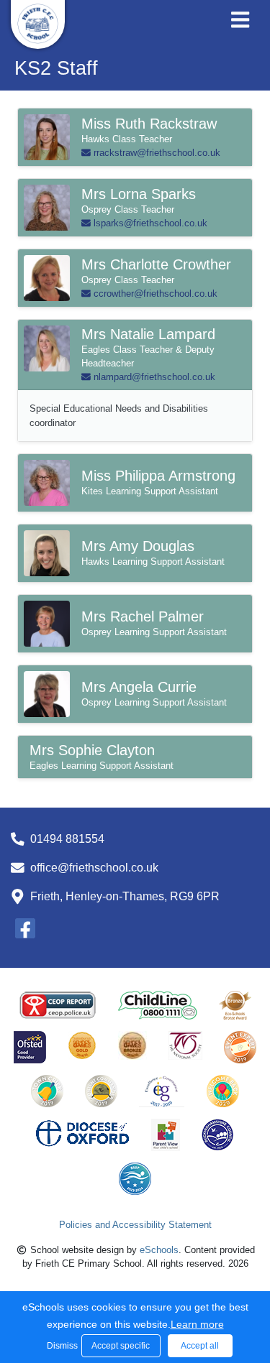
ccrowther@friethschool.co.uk (154, 293)
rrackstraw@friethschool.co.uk (155, 152)
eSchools (159, 1249)
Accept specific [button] (120, 1346)
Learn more (197, 1324)
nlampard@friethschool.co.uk (153, 376)
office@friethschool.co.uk (94, 867)
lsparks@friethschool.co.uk (149, 223)
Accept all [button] (200, 1346)
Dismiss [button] (60, 1346)
